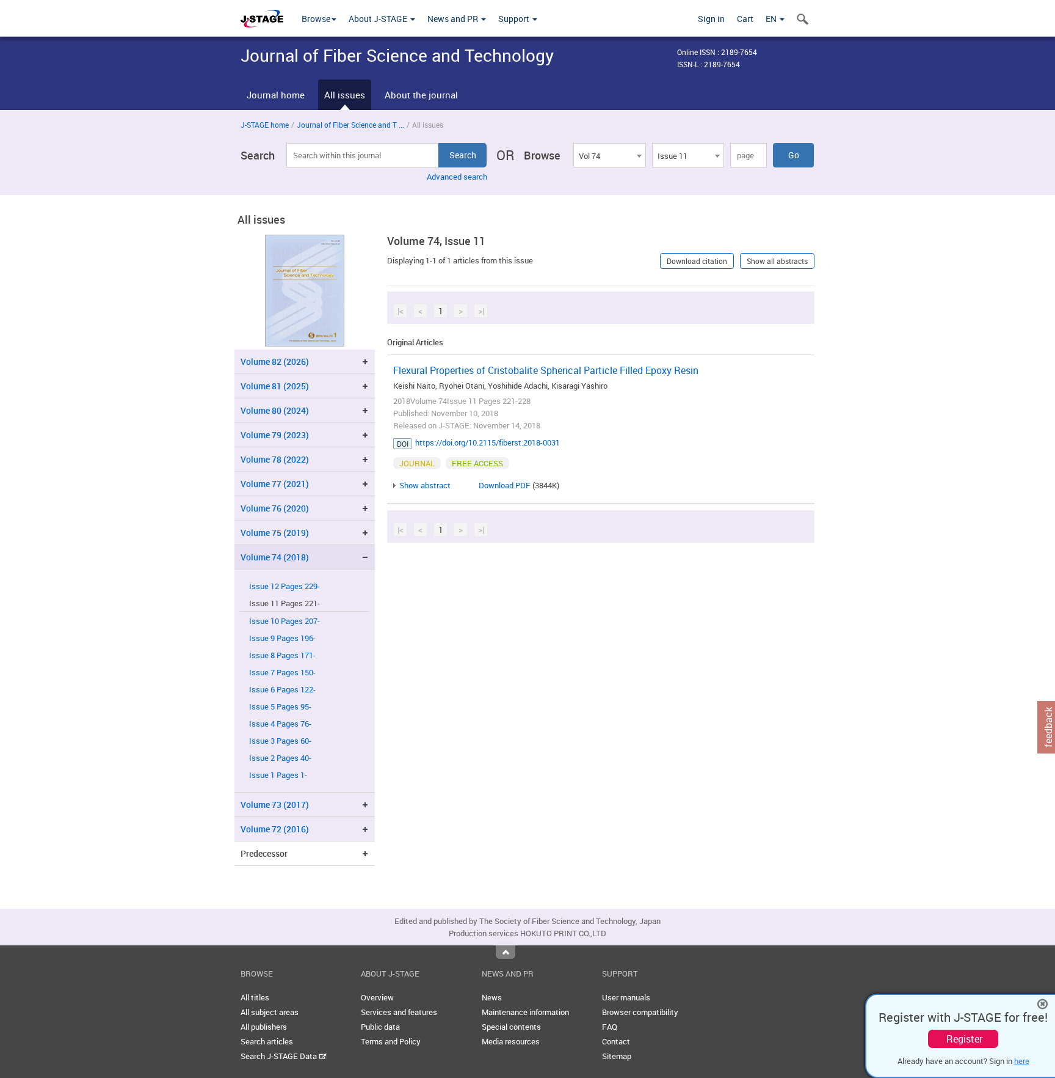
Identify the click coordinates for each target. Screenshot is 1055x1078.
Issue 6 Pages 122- (282, 689)
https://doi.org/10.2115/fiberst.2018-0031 (487, 442)
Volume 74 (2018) (275, 557)
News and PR (453, 18)
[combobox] (609, 155)
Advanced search (457, 176)
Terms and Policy (391, 1041)
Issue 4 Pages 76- (280, 724)
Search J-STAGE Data (280, 1056)
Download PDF (505, 485)
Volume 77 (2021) (275, 484)
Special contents (511, 1026)
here (1021, 1060)
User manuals (626, 997)
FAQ (609, 1026)
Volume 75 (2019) (275, 532)
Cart (745, 18)
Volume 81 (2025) (275, 386)
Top (505, 952)
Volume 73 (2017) (275, 804)
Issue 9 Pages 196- (282, 638)
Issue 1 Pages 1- (278, 775)
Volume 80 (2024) (275, 410)
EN (772, 18)
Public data (380, 1026)
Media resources (511, 1041)
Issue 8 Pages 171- (282, 655)
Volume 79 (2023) (275, 435)
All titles (255, 997)
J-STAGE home (265, 125)
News (492, 997)
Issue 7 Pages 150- (282, 672)
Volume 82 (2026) (275, 361)
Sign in (711, 18)
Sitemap (616, 1056)
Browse (316, 18)
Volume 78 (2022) (275, 459)
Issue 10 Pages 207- (284, 621)
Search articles (267, 1041)
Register (964, 1039)
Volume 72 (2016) (275, 829)
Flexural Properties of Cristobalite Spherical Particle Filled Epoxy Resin (545, 370)
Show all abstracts (777, 261)
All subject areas (270, 1012)
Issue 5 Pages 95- (280, 707)
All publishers (264, 1026)
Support (514, 18)
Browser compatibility (640, 1012)
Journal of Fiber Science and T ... (350, 125)
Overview (377, 997)
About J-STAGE (379, 18)
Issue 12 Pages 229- (284, 586)
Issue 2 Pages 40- (280, 758)
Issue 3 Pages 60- (280, 741)
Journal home (276, 95)
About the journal (421, 95)
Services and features (399, 1012)
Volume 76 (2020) (275, 508)
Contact (616, 1041)
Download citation (697, 261)
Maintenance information (525, 1012)
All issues (344, 95)
